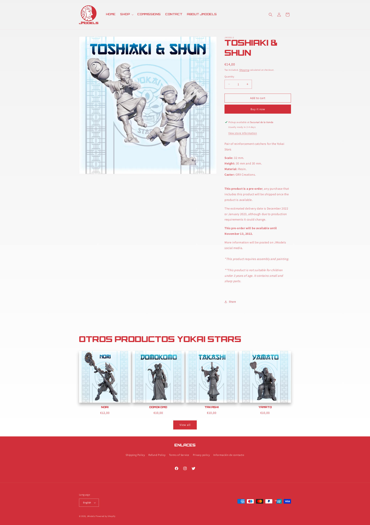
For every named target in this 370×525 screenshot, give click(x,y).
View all (185, 425)
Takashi (212, 407)
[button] (126, 15)
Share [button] (232, 301)
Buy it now (258, 109)
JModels (91, 516)
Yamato (265, 407)
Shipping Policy (135, 455)
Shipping (244, 69)
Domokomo (158, 407)
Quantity (229, 76)
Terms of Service (179, 455)
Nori (104, 407)
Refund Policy (157, 455)
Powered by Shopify (105, 516)
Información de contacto (228, 455)
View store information (242, 133)
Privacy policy (201, 455)
